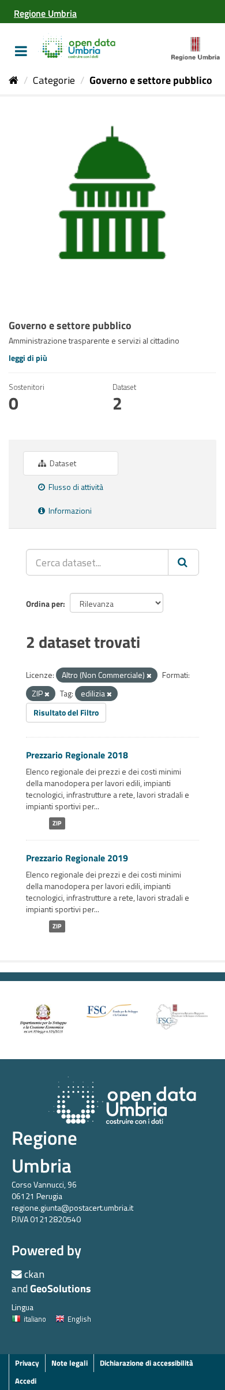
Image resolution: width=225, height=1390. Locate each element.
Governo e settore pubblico (150, 80)
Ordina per (44, 604)
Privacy (27, 1363)
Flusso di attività (75, 487)
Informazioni (69, 510)
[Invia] (183, 562)
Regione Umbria (44, 1151)
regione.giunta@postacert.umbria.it (72, 1207)
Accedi (25, 1381)
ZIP (56, 823)
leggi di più (28, 358)
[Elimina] (149, 675)
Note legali (69, 1363)
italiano (35, 1319)
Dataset (62, 463)
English (79, 1319)
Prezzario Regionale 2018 (77, 755)
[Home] (13, 80)
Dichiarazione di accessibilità (146, 1363)
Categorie (54, 80)
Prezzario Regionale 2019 (77, 858)
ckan (34, 1274)
